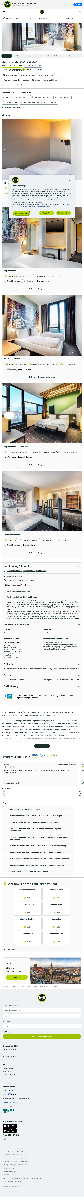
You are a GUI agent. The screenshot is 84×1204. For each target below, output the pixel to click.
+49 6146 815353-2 (47, 75)
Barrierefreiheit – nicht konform (12, 1181)
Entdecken (16, 977)
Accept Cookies (63, 213)
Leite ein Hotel (7, 1071)
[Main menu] (4, 11)
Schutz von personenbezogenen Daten (15, 1155)
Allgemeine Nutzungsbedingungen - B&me (16, 1161)
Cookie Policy (45, 206)
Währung (6, 1021)
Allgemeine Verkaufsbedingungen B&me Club (16, 1158)
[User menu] (80, 11)
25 (79, 47)
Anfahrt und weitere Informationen (14, 85)
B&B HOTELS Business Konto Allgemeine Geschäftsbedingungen (22, 1178)
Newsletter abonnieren (42, 1036)
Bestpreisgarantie (29, 75)
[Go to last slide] (4, 149)
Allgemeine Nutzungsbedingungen (13, 1148)
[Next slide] (80, 149)
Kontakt (5, 1053)
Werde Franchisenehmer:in (11, 1075)
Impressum (6, 1175)
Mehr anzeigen (42, 746)
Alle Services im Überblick (11, 107)
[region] (42, 196)
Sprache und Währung (11, 1005)
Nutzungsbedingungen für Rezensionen (15, 1165)
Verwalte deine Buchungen (11, 1056)
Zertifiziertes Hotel (11, 75)
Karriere (5, 1078)
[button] (40, 774)
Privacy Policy (35, 206)
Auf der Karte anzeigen (34, 69)
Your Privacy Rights (21, 213)
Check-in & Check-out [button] (17, 624)
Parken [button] (8, 675)
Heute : (11, 643)
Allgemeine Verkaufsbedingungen (13, 1151)
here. (40, 202)
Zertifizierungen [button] (12, 686)
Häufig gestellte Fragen (10, 1049)
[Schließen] (2, 4)
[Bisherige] (4, 793)
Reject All (46, 213)
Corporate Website (8, 1068)
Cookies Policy (22, 206)
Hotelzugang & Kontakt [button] (17, 566)
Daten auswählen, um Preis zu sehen (42, 289)
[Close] (69, 180)
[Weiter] (80, 793)
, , (21, 66)
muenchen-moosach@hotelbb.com (17, 80)
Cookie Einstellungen (9, 1171)
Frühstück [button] (9, 664)
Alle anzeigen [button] (6, 788)
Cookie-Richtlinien (8, 1168)
